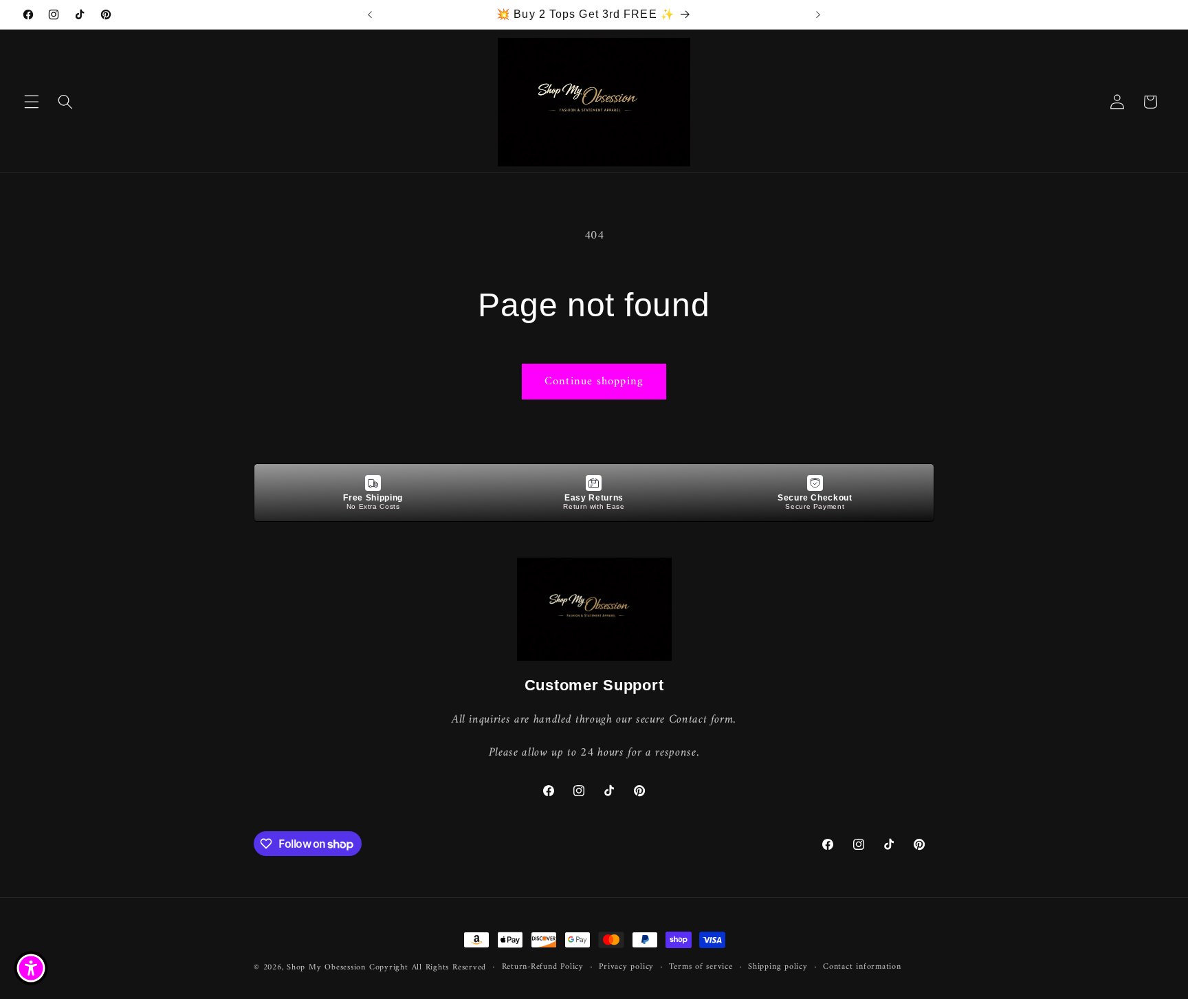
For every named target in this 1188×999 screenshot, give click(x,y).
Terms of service (700, 967)
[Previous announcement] (370, 14)
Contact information (862, 967)
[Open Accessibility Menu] (31, 968)
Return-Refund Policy (543, 967)
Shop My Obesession (326, 967)
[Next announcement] (818, 14)
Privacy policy (626, 967)
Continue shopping (594, 381)
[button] (31, 101)
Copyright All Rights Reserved (427, 967)
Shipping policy (778, 967)
